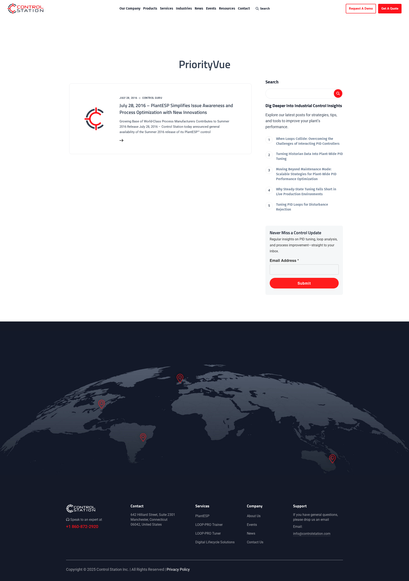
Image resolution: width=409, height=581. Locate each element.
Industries (184, 8)
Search (272, 82)
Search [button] (265, 8)
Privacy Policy (178, 569)
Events (211, 8)
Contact (244, 8)
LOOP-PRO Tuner (208, 533)
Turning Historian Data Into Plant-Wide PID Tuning (309, 156)
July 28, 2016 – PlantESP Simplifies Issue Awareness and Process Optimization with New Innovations (176, 109)
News (199, 8)
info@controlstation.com (311, 534)
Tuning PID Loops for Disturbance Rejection (302, 206)
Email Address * (284, 260)
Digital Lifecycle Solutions (215, 542)
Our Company (130, 8)
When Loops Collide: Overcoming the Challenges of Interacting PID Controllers (308, 141)
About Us (254, 516)
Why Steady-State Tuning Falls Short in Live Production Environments (306, 191)
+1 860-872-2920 (82, 526)
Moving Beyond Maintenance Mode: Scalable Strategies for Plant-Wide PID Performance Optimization (306, 174)
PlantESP (202, 516)
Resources (227, 8)
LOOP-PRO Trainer (209, 525)
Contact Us (255, 542)
